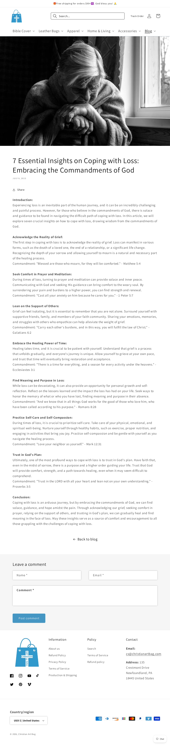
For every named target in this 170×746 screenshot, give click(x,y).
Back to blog (88, 539)
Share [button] (20, 189)
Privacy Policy (57, 662)
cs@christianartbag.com (143, 654)
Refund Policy (57, 655)
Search (91, 648)
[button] (23, 31)
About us (54, 648)
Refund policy (95, 662)
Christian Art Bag (27, 734)
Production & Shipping (63, 675)
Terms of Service (59, 668)
